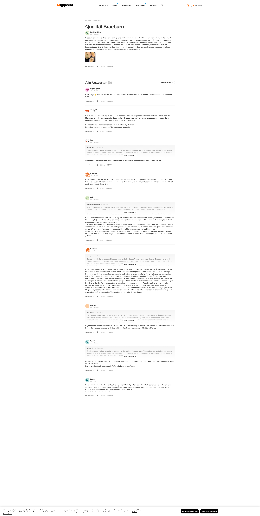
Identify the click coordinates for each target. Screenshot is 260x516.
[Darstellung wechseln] (188, 5)
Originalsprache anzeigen (105, 391)
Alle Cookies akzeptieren (209, 511)
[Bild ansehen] (90, 57)
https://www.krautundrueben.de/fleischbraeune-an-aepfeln (108, 127)
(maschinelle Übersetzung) (91, 391)
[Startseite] (65, 5)
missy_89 (93, 110)
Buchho (92, 379)
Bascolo (93, 305)
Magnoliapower (95, 89)
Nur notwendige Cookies (190, 511)
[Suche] (162, 5)
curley (92, 197)
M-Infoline (93, 174)
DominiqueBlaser (96, 32)
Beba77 (92, 341)
